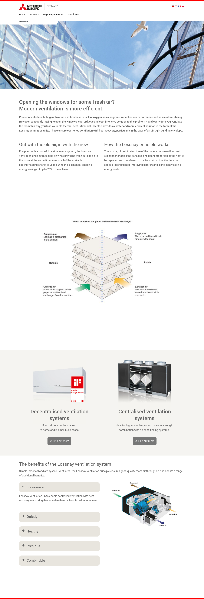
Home (22, 14)
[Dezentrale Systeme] (59, 391)
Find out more (60, 441)
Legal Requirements (53, 14)
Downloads (73, 14)
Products (34, 14)
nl (177, 6)
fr (180, 6)
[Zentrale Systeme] (144, 391)
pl (183, 6)
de (173, 6)
